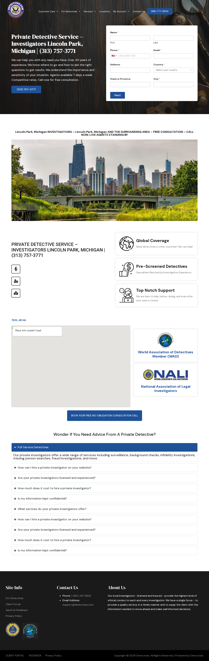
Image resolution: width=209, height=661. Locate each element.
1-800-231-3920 (81, 595)
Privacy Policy (14, 616)
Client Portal (13, 604)
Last (155, 42)
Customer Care (47, 11)
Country (159, 64)
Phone (114, 50)
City (156, 79)
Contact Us (139, 11)
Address (115, 64)
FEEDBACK (35, 655)
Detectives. (143, 655)
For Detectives (69, 11)
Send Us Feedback (17, 610)
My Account (119, 11)
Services (88, 11)
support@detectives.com (78, 604)
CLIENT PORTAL (15, 655)
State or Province (120, 79)
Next (117, 95)
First (112, 42)
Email (157, 50)
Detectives (196, 655)
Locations (104, 11)
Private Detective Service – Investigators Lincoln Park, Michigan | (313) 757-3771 (47, 44)
